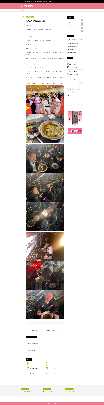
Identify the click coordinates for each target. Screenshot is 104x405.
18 (70, 89)
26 (72, 91)
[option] (31, 391)
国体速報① (32, 373)
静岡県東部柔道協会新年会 (53, 363)
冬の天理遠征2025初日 (34, 363)
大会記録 (66, 5)
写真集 (72, 5)
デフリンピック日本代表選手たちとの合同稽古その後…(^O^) (37, 340)
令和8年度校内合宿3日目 (73, 67)
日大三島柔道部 (27, 6)
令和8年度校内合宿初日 (73, 71)
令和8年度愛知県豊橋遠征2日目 (32, 346)
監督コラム (75, 22)
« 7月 (68, 95)
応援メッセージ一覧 (79, 5)
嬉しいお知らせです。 (53, 373)
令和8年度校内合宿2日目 (73, 64)
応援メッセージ (75, 30)
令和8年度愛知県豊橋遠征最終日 (32, 343)
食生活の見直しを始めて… (34, 368)
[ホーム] (21, 10)
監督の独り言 (30, 16)
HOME (47, 5)
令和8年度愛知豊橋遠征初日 (31, 350)
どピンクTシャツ (52, 368)
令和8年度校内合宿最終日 (31, 353)
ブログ (60, 5)
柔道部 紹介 (54, 5)
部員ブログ (75, 25)
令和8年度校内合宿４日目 (73, 74)
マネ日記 (75, 28)
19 (72, 89)
